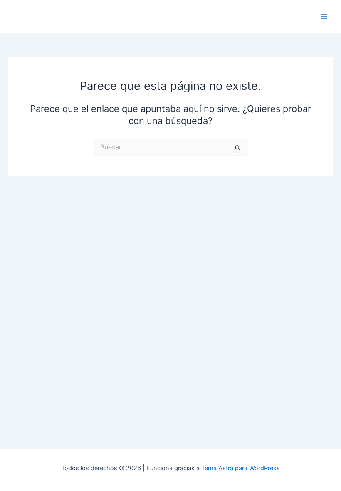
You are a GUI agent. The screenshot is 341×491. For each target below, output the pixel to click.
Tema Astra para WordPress (240, 468)
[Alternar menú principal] (324, 16)
